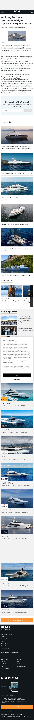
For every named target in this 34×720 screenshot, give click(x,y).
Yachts (3, 657)
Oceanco (4, 459)
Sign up (17, 706)
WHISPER (5, 583)
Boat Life (3, 666)
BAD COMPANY (7, 483)
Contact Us (4, 639)
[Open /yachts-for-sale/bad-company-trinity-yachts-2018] (17, 472)
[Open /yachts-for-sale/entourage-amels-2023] (17, 392)
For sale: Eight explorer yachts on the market (15, 224)
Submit (28, 110)
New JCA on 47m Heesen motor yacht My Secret (17, 173)
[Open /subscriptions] (12, 687)
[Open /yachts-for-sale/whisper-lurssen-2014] (17, 572)
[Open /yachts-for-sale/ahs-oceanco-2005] (17, 445)
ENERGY (5, 536)
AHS (3, 456)
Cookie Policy (5, 645)
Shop (18, 661)
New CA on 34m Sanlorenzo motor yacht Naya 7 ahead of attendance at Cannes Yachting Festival (17, 148)
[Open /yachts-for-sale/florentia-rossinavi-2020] (17, 599)
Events (18, 657)
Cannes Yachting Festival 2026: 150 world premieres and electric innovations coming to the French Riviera (25, 320)
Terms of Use (4, 643)
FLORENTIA (6, 610)
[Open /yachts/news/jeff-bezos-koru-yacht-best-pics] (11, 291)
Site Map (19, 664)
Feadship (4, 512)
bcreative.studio (21, 666)
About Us (3, 636)
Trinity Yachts (5, 485)
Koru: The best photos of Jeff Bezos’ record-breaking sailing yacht (11, 301)
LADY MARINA (7, 510)
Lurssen (4, 586)
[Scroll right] (31, 296)
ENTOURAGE (7, 403)
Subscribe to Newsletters (17, 620)
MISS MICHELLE (8, 430)
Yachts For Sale (5, 659)
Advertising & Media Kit (7, 634)
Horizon (4, 432)
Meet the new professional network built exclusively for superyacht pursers (25, 330)
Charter (3, 661)
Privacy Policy (5, 648)
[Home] (17, 12)
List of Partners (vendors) (8, 370)
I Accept (17, 375)
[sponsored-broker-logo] (4, 401)
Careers (3, 641)
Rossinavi (4, 612)
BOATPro (19, 659)
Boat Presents (5, 668)
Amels (3, 406)
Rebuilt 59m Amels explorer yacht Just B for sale (17, 275)
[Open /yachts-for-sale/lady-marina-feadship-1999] (17, 498)
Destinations (4, 664)
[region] (17, 360)
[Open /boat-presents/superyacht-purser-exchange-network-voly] (9, 330)
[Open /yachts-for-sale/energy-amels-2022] (17, 525)
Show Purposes (17, 379)
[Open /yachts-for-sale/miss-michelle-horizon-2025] (17, 419)
